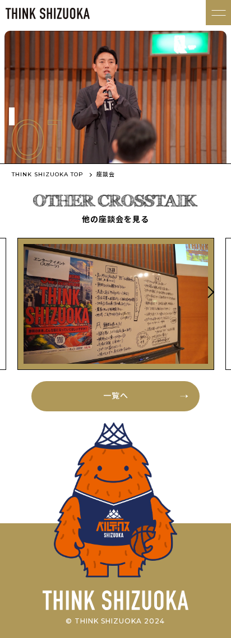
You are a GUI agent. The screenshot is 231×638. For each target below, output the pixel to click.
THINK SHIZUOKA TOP (48, 174)
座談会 (105, 174)
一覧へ (115, 396)
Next (209, 292)
